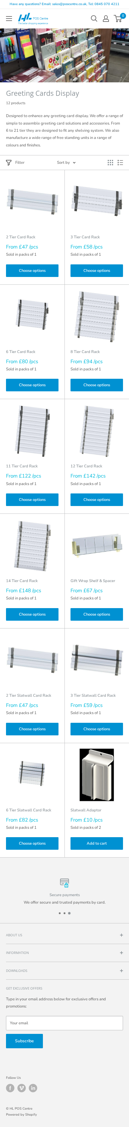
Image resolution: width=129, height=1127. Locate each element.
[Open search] (94, 18)
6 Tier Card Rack (20, 352)
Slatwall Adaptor (85, 810)
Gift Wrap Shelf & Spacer (92, 581)
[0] (118, 18)
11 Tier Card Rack (22, 466)
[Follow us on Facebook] (10, 1088)
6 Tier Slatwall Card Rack (28, 810)
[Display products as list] (120, 162)
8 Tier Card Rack (85, 352)
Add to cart (97, 843)
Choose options (32, 270)
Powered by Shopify (21, 1114)
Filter (20, 162)
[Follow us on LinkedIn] (33, 1088)
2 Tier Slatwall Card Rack (28, 695)
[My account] (106, 18)
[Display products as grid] (110, 162)
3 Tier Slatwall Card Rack (93, 695)
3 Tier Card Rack (85, 237)
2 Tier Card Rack (20, 237)
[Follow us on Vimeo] (21, 1088)
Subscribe (24, 1041)
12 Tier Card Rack (86, 466)
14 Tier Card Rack (22, 581)
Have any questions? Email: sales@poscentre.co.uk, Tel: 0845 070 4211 (64, 4)
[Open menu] (9, 18)
